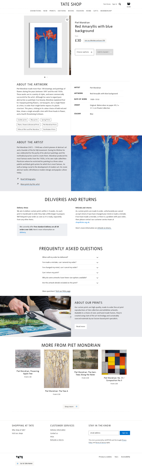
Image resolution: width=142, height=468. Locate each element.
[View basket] (128, 4)
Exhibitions (35, 11)
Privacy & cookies (105, 457)
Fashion (80, 11)
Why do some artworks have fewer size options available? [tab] (64, 278)
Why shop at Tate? (18, 430)
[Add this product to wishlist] (67, 19)
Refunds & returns (57, 440)
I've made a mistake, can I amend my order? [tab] (59, 262)
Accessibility (125, 457)
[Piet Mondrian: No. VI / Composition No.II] (114, 363)
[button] (120, 4)
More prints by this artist (30, 184)
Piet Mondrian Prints (50, 125)
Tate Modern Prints (49, 129)
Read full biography (28, 179)
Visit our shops (17, 433)
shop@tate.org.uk (82, 222)
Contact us (54, 433)
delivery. (23, 232)
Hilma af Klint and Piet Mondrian (28, 129)
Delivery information (57, 430)
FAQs (52, 437)
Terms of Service (101, 442)
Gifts (96, 11)
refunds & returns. (104, 228)
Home (88, 11)
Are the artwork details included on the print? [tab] (60, 283)
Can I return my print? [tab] (50, 272)
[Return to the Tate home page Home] (71, 4)
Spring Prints (46, 120)
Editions (62, 11)
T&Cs (116, 457)
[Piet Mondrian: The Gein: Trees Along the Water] (85, 360)
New (45, 11)
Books (71, 11)
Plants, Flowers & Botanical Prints (28, 125)
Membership (106, 11)
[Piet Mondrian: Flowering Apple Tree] (27, 359)
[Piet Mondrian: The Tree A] (56, 369)
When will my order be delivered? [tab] (55, 257)
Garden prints (22, 120)
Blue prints (34, 120)
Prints (53, 11)
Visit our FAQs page (63, 291)
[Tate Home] (28, 457)
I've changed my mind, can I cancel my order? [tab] (60, 267)
